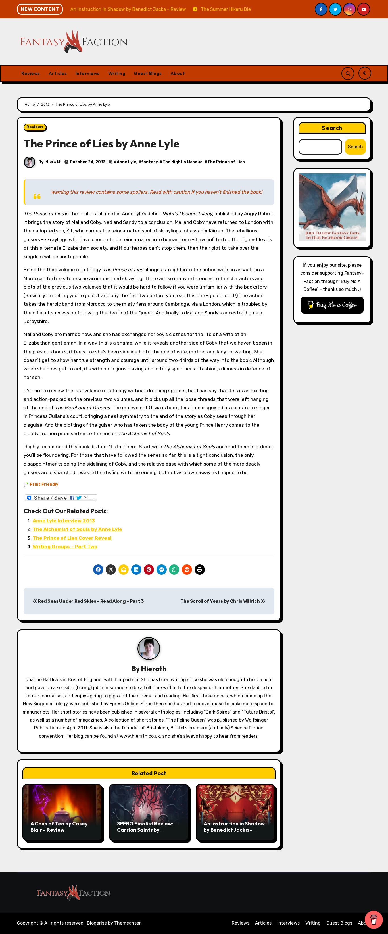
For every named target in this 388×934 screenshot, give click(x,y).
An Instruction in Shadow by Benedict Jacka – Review (234, 829)
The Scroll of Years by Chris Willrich (220, 601)
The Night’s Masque (182, 162)
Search (332, 127)
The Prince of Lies (226, 162)
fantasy (149, 162)
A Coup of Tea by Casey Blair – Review (59, 826)
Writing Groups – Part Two (65, 546)
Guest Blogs (148, 73)
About (177, 73)
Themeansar (127, 923)
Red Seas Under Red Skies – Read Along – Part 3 (90, 601)
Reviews (30, 73)
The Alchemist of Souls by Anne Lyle (77, 529)
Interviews (88, 73)
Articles (58, 73)
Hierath (53, 161)
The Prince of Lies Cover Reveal (72, 538)
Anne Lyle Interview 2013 (64, 521)
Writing (117, 73)
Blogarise (97, 923)
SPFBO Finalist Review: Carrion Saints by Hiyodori (145, 829)
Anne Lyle (126, 162)
